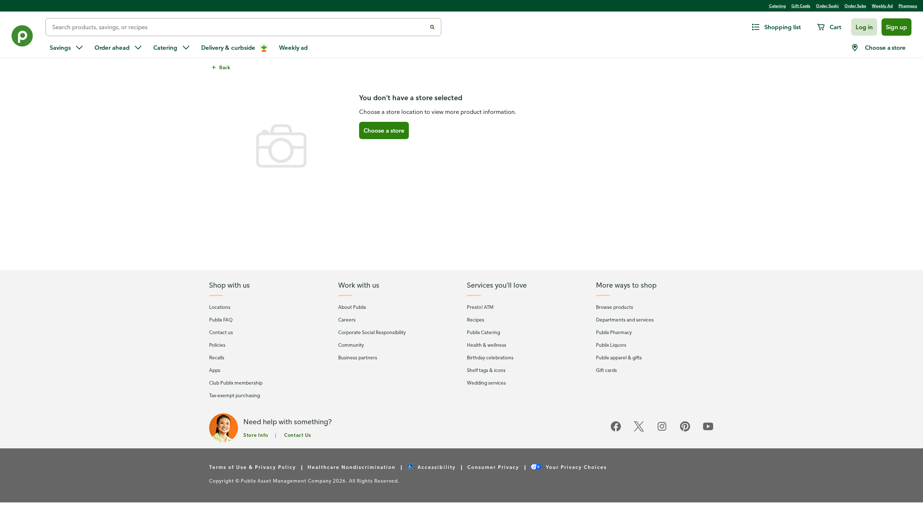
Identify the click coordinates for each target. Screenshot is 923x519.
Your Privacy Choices (575, 467)
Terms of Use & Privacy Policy (252, 467)
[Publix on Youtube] (708, 430)
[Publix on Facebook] (616, 430)
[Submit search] (432, 27)
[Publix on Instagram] (662, 430)
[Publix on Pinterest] (685, 430)
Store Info (255, 435)
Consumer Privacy (493, 467)
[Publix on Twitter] (639, 430)
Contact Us (297, 435)
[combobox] (239, 27)
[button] (864, 27)
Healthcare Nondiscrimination (352, 467)
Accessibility (436, 467)
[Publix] (23, 37)
